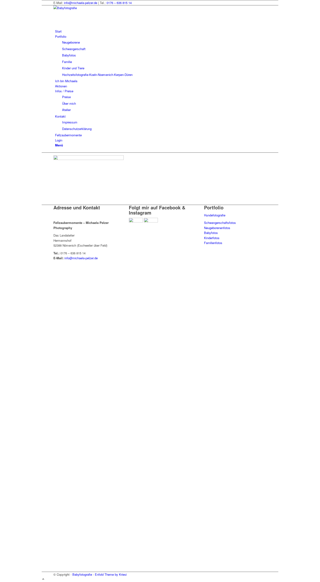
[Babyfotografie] (88, 8)
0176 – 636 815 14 (119, 2)
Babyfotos (211, 232)
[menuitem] (161, 31)
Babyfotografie (82, 574)
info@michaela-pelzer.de (80, 2)
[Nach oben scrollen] (43, 579)
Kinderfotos (212, 238)
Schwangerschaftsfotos (220, 222)
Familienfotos (213, 243)
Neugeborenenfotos (217, 228)
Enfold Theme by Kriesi (111, 574)
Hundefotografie (214, 215)
